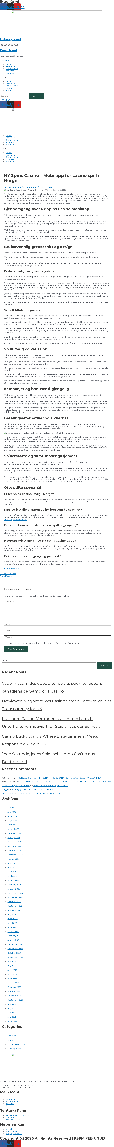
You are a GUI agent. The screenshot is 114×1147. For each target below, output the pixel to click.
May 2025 (12, 872)
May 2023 (12, 974)
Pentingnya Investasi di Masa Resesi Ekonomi (33, 789)
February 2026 (14, 833)
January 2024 (14, 940)
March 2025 (13, 880)
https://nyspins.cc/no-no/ (15, 519)
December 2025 (15, 842)
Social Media (12, 68)
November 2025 (15, 846)
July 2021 (12, 1017)
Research (10, 66)
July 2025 (12, 863)
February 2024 (14, 936)
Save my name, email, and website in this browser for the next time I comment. (45, 643)
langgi (5, 789)
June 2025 (12, 867)
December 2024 (15, 893)
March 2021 (13, 1021)
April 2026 (12, 825)
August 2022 (14, 1004)
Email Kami (8, 50)
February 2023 (14, 987)
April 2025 (12, 876)
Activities (10, 71)
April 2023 (12, 978)
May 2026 (12, 820)
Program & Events (16, 1044)
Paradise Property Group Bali (16, 786)
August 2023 (14, 961)
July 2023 (12, 966)
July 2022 (12, 1008)
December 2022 (15, 995)
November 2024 (15, 897)
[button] (5, 60)
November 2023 (15, 949)
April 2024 (12, 927)
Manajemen (7, 793)
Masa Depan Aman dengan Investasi (50, 786)
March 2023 (13, 983)
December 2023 (15, 944)
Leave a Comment (12, 187)
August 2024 (14, 910)
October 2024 (14, 901)
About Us (10, 73)
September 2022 (15, 1000)
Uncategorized (30, 187)
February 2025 (14, 884)
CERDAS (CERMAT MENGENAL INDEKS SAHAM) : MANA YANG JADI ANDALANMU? (59, 778)
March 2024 (13, 931)
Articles (11, 1040)
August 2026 (14, 808)
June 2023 (12, 970)
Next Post (6, 576)
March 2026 (13, 829)
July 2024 (12, 914)
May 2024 (12, 923)
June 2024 (13, 919)
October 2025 (14, 850)
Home (9, 64)
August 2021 (13, 1013)
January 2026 (14, 838)
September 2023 (15, 957)
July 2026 (12, 812)
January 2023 (14, 991)
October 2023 (14, 953)
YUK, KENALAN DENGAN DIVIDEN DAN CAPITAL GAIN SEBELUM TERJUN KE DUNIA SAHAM (64, 782)
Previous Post (8, 574)
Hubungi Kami (10, 39)
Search (5, 660)
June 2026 (12, 816)
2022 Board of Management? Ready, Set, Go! (38, 793)
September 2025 (15, 855)
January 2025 (14, 889)
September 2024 (16, 906)
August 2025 (14, 859)
